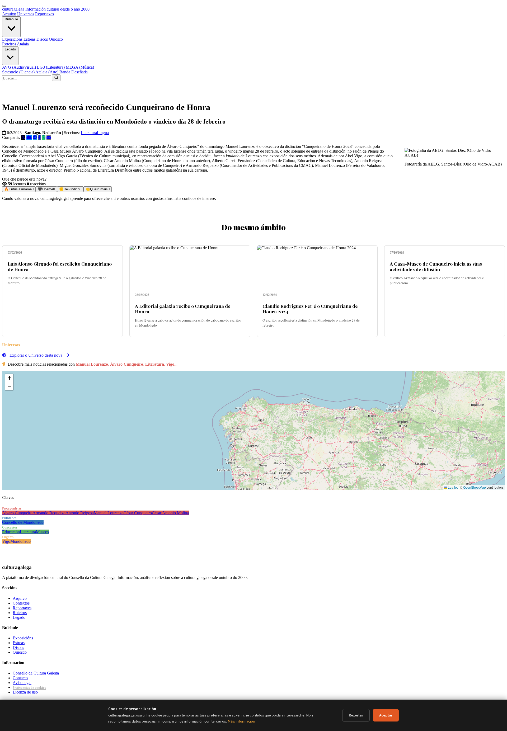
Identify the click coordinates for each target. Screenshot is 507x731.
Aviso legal (22, 682)
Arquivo (9, 14)
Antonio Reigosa (79, 513)
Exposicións (12, 39)
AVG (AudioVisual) (19, 67)
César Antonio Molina (170, 513)
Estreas (29, 39)
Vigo (6, 541)
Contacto (20, 678)
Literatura (89, 132)
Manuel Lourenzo (109, 513)
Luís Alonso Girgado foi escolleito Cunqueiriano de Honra (60, 266)
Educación (11, 532)
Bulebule (11, 19)
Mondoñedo (20, 541)
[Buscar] (56, 77)
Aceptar (385, 715)
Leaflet (452, 487)
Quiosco (56, 39)
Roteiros (9, 44)
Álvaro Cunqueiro (17, 513)
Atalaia (23, 44)
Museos (42, 532)
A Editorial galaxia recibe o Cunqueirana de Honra (183, 308)
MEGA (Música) (80, 67)
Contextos (21, 603)
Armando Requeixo (48, 513)
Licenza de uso (25, 692)
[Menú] (4, 6)
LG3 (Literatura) (51, 67)
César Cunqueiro (138, 513)
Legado (10, 49)
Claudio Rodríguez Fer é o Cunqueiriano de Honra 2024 (310, 308)
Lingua (103, 132)
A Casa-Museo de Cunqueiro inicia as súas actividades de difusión (436, 266)
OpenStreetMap (474, 487)
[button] (9, 378)
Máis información (241, 721)
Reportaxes (44, 14)
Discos (42, 39)
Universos (25, 14)
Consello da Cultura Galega (36, 673)
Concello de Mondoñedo (23, 522)
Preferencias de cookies (29, 688)
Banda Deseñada (73, 72)
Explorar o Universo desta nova (35, 355)
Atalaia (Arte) (46, 72)
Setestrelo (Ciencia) (18, 72)
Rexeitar (356, 715)
